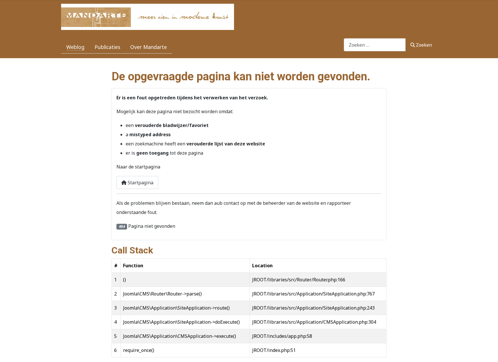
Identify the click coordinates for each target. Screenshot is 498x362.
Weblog (75, 46)
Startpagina (140, 182)
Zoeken (424, 45)
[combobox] (375, 44)
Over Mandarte (148, 46)
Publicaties (107, 46)
